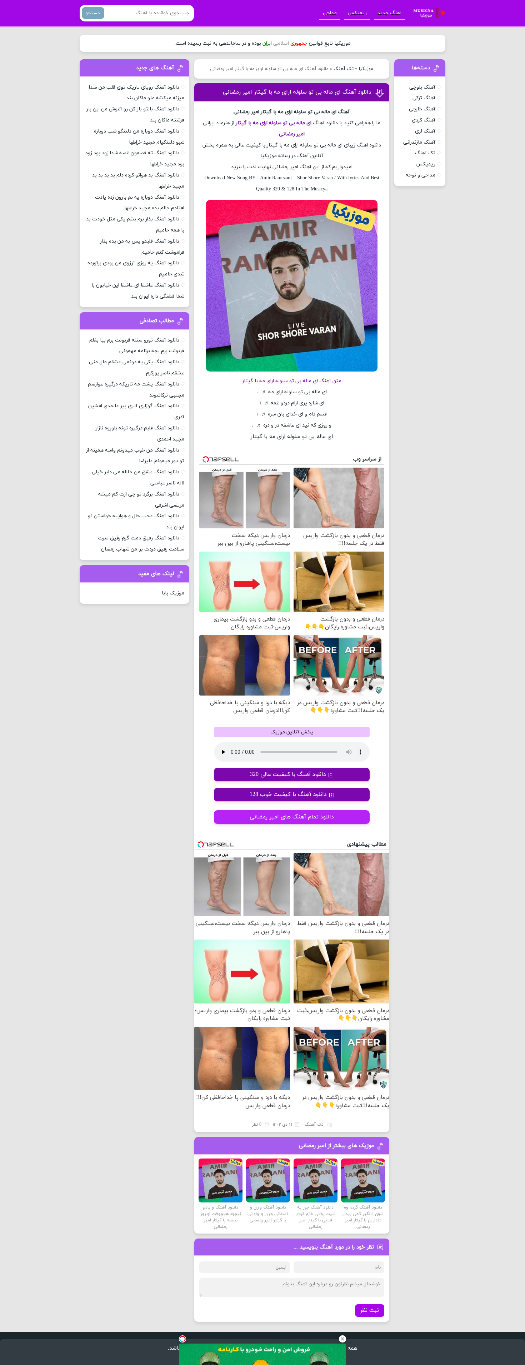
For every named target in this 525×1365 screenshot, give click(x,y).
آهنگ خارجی (422, 109)
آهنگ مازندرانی (419, 142)
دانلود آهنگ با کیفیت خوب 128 (288, 794)
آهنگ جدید (390, 13)
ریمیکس (357, 13)
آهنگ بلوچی (422, 87)
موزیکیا (366, 69)
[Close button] (342, 1338)
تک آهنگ (344, 69)
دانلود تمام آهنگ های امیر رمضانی (292, 817)
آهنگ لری (425, 131)
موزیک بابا (173, 593)
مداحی (330, 13)
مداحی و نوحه (420, 175)
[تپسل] (182, 1338)
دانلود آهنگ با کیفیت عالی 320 (288, 774)
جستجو (93, 13)
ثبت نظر (369, 1310)
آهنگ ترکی (423, 98)
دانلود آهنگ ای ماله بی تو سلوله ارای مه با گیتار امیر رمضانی (297, 92)
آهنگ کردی (423, 120)
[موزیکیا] (427, 13)
